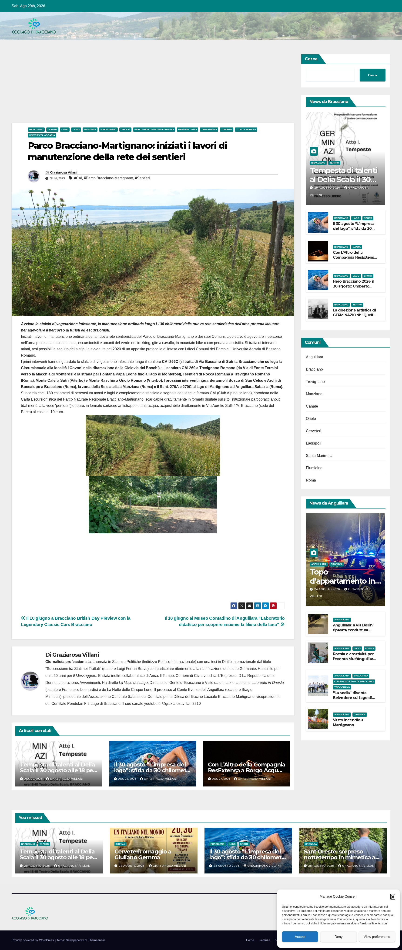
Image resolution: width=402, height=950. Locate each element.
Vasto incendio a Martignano (348, 722)
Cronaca (336, 564)
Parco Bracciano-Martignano (154, 129)
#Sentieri (142, 178)
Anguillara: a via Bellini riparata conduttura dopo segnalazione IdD (354, 630)
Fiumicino (314, 468)
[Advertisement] (151, 88)
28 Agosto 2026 (132, 865)
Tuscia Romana (246, 129)
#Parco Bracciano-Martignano (108, 178)
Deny (339, 937)
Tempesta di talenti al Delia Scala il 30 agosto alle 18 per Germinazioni (57, 770)
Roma (311, 480)
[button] (392, 896)
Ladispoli (314, 443)
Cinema (120, 844)
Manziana (90, 129)
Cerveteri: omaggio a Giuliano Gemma (142, 854)
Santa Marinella (319, 456)
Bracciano (36, 129)
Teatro (334, 162)
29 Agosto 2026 (327, 187)
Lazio (76, 129)
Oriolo (125, 129)
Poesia (369, 648)
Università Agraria (42, 135)
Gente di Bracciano (185, 683)
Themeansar (96, 940)
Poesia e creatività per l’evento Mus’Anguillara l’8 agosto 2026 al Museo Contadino (354, 661)
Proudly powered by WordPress (33, 940)
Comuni (52, 129)
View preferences (377, 937)
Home (250, 940)
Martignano (108, 129)
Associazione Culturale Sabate (114, 697)
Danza (357, 247)
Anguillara (314, 357)
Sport (368, 218)
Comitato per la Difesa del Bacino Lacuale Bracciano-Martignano (201, 697)
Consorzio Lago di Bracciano (354, 681)
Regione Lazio (187, 129)
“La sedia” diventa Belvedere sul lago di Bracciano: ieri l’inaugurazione (352, 700)
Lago (64, 129)
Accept (300, 937)
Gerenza (264, 940)
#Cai (78, 178)
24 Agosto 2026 (327, 589)
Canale (312, 406)
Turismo (226, 129)
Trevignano (209, 129)
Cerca (311, 58)
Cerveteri (314, 431)
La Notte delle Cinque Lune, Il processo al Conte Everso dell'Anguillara (165, 690)
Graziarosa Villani (63, 172)
